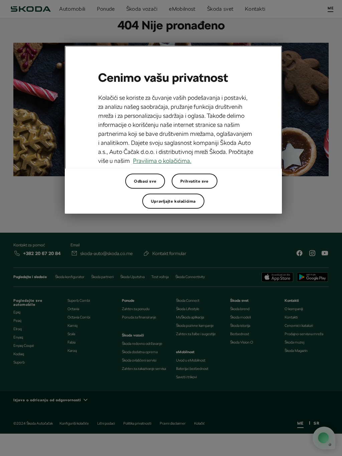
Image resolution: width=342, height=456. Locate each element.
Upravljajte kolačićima (173, 201)
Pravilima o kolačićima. (162, 160)
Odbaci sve (145, 181)
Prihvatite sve (194, 181)
